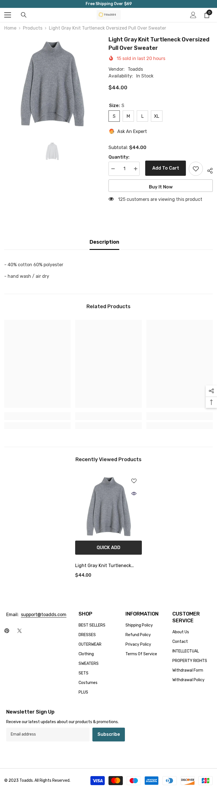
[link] (37, 416)
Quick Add (108, 547)
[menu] (7, 15)
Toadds (135, 69)
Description (104, 242)
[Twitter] (19, 631)
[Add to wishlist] (196, 169)
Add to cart (164, 168)
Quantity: (118, 157)
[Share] (208, 170)
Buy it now (161, 187)
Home (10, 28)
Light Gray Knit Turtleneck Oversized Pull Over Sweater (105, 566)
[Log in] (193, 15)
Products (32, 28)
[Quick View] (134, 493)
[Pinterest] (7, 631)
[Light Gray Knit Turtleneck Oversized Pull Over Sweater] (108, 506)
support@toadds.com (43, 614)
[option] (52, 83)
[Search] (23, 15)
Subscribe (108, 734)
